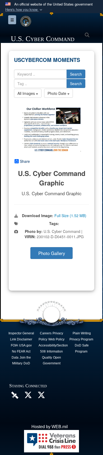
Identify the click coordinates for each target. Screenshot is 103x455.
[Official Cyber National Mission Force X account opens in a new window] (41, 396)
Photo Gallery (51, 253)
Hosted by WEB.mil (49, 426)
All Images (26, 93)
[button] (24, 9)
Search (76, 74)
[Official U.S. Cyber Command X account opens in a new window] (28, 396)
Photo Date (57, 93)
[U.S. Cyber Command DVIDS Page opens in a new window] (15, 395)
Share (25, 161)
